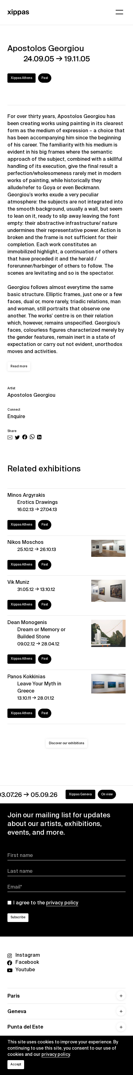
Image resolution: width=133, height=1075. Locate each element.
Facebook (27, 962)
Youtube (25, 969)
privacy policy (55, 1054)
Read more (19, 366)
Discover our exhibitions (66, 743)
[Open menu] (119, 12)
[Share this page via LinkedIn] (39, 438)
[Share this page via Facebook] (24, 438)
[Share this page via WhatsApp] (32, 438)
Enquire (16, 416)
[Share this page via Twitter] (17, 438)
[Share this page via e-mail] (9, 438)
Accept (16, 1064)
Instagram (27, 955)
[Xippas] (18, 11)
